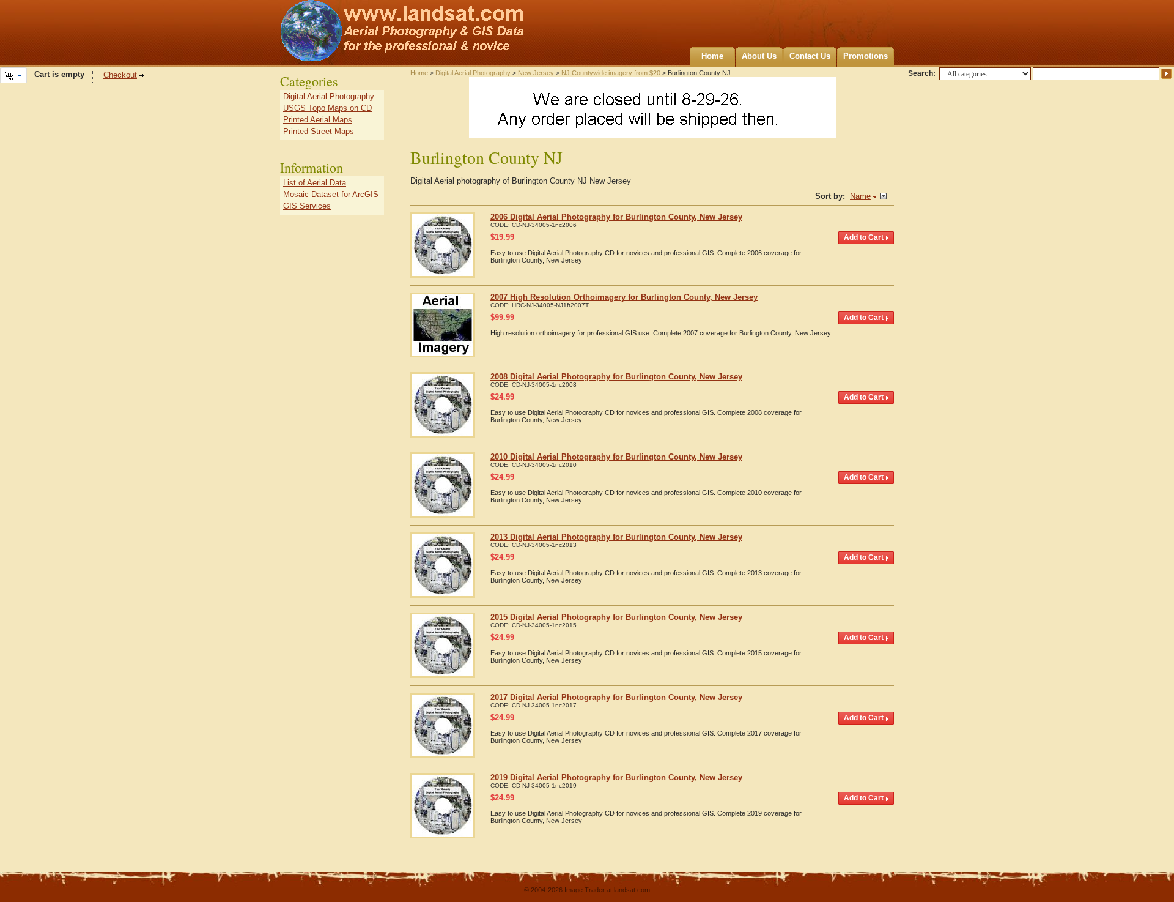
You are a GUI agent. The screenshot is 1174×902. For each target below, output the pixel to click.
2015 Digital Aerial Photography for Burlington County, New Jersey (616, 617)
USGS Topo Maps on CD (327, 108)
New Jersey (536, 72)
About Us (759, 56)
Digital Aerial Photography (473, 72)
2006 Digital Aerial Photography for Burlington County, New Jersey (616, 217)
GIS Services (307, 206)
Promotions (865, 56)
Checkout (120, 75)
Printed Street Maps (318, 131)
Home (712, 56)
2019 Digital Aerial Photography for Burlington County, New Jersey (616, 777)
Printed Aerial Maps (317, 119)
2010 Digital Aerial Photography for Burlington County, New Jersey (616, 456)
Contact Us (809, 56)
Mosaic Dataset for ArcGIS (330, 194)
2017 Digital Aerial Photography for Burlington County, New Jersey (616, 697)
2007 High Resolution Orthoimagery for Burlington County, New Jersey (624, 297)
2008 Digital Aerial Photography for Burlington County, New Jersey (616, 376)
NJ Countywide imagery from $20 (610, 72)
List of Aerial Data (314, 182)
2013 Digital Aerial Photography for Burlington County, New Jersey (616, 537)
